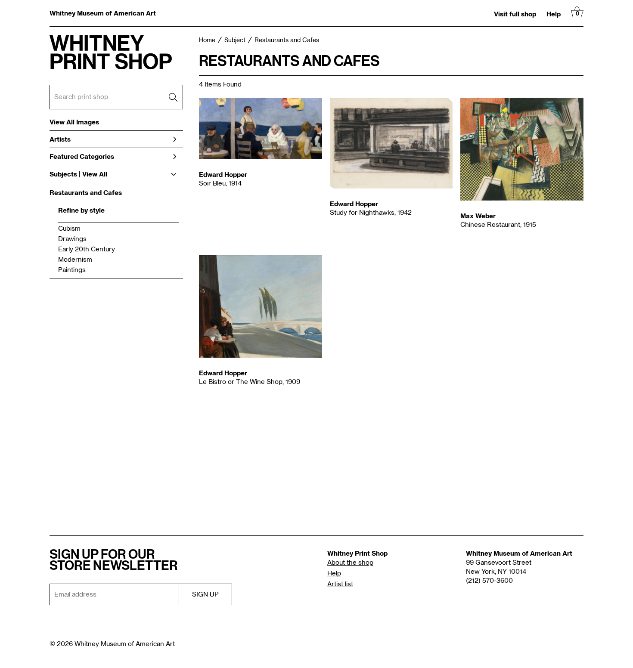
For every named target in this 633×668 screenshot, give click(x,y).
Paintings (72, 270)
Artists (60, 139)
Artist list (340, 584)
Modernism (75, 260)
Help (553, 14)
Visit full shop (515, 14)
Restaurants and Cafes (86, 192)
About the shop (350, 563)
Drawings (72, 239)
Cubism (69, 229)
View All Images (74, 122)
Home (207, 40)
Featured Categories (82, 156)
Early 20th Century (86, 249)
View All (94, 174)
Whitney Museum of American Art (103, 13)
